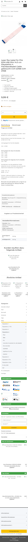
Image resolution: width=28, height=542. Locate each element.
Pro (4, 340)
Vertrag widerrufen (14, 531)
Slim (4, 337)
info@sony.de (9, 206)
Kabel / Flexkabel (11, 78)
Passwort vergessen (6, 431)
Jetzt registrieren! (10, 433)
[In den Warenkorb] (2, 20)
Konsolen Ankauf (5, 307)
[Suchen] (25, 5)
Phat (4, 335)
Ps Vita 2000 (5, 365)
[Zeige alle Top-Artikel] (25, 473)
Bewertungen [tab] (16, 125)
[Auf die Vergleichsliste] (19, 23)
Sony (2, 320)
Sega (2, 318)
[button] (19, 1)
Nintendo (3, 315)
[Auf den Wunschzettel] (23, 23)
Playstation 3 (5, 329)
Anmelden (14, 427)
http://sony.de (10, 229)
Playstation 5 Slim (6, 362)
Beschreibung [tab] (5, 125)
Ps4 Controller (6, 346)
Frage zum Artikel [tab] (6, 128)
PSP (3, 368)
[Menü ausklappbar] (2, 1)
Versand (13, 100)
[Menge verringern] (3, 112)
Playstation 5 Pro (6, 359)
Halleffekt (5, 348)
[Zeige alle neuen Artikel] (25, 441)
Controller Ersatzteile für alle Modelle (12, 343)
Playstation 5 (5, 357)
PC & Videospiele (5, 370)
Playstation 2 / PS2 (6, 326)
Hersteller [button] (4, 437)
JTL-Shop (16, 540)
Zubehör (5, 354)
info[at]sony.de (16, 206)
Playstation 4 (5, 332)
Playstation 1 (5, 324)
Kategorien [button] (4, 303)
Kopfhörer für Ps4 (7, 351)
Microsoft (3, 312)
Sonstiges (3, 373)
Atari (2, 309)
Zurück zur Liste (5, 11)
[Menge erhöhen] (25, 112)
